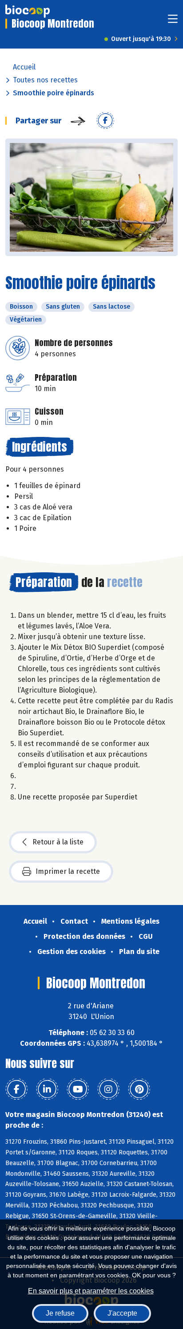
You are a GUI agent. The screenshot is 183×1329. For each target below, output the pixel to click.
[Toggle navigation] (173, 21)
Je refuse (60, 1313)
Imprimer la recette (68, 871)
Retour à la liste (58, 842)
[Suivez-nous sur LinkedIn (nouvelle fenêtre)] (47, 1089)
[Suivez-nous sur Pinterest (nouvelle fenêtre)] (139, 1089)
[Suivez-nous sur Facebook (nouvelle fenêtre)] (16, 1089)
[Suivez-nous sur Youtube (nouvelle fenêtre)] (78, 1089)
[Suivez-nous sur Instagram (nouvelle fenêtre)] (108, 1089)
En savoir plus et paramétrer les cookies (91, 1291)
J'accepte (122, 1313)
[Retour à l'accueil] (27, 11)
